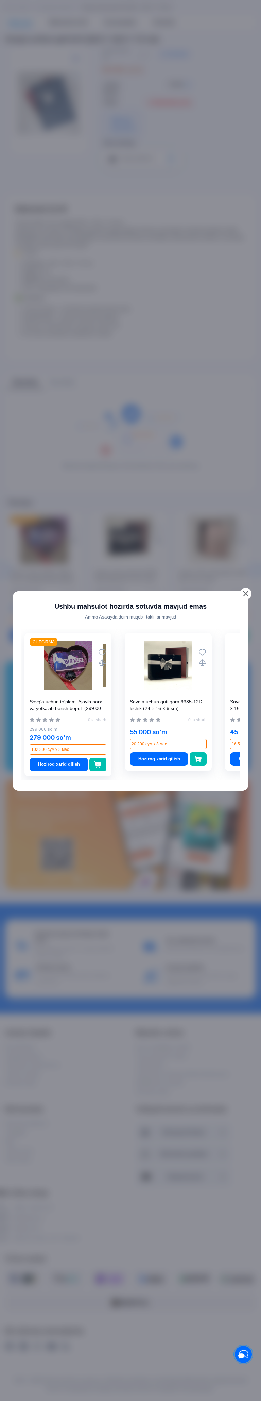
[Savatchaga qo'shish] (98, 764)
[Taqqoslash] (102, 662)
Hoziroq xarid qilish (59, 764)
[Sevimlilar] (102, 652)
